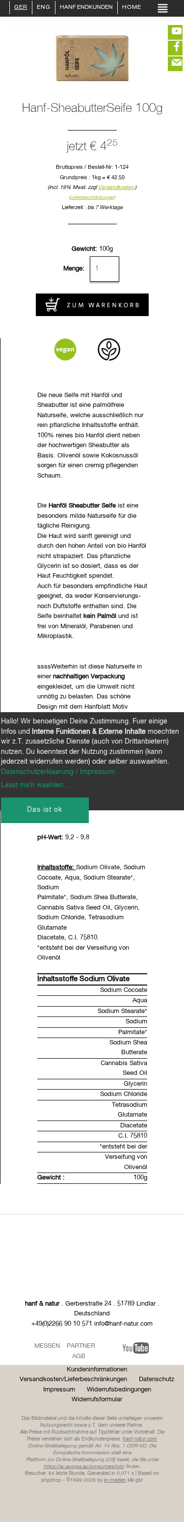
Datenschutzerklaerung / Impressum (58, 772)
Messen (47, 1346)
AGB (78, 1356)
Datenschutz (156, 1379)
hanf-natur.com (140, 1439)
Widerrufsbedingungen (119, 1390)
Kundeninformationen (97, 1369)
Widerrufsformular (97, 1399)
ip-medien (115, 1480)
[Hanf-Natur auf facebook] (169, 48)
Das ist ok (44, 809)
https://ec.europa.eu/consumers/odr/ (84, 1466)
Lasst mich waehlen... (35, 785)
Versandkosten (115, 187)
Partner (81, 1346)
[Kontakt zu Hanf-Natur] (169, 63)
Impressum (59, 1390)
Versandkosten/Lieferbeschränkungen (73, 1379)
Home (131, 7)
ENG (44, 7)
